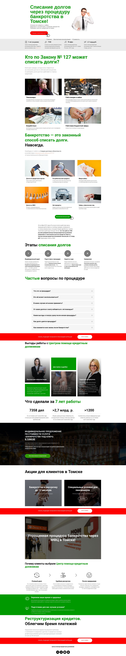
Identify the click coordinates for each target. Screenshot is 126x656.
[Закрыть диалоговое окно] (124, 2)
